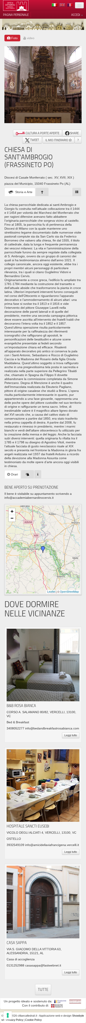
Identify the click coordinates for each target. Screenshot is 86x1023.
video (30, 38)
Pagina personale (16, 15)
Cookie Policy (33, 1019)
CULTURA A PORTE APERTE (42, 133)
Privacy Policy (14, 1019)
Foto (14, 38)
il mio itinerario (57, 140)
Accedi (76, 15)
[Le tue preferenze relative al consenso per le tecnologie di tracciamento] (8, 1015)
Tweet (34, 140)
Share (74, 133)
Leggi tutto (70, 735)
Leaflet (51, 591)
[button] (43, 549)
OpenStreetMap (69, 591)
